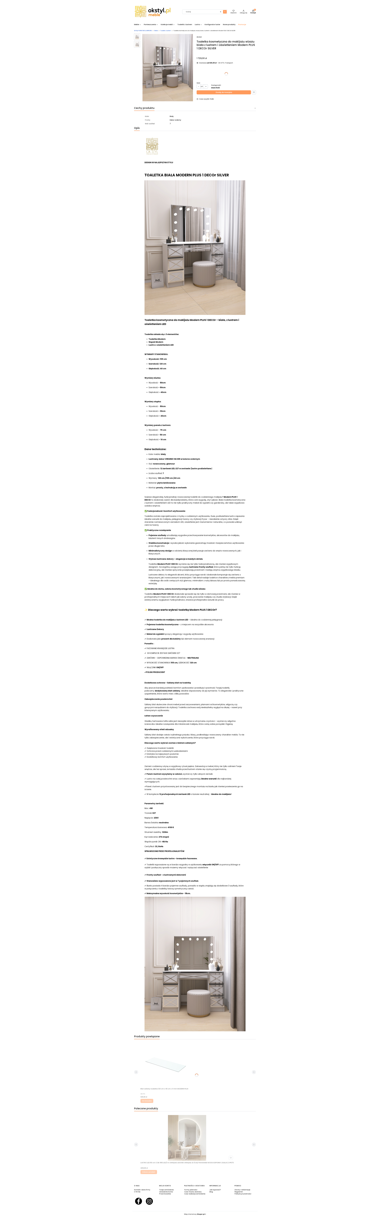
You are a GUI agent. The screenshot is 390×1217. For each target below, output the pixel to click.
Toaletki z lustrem (165, 30)
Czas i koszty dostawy (193, 1192)
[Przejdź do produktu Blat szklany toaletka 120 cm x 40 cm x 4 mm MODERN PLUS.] (165, 1064)
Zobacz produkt (148, 1172)
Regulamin (239, 1192)
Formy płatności (190, 1190)
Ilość (198, 83)
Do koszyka (147, 1101)
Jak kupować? (215, 1190)
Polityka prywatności (243, 1194)
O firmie (137, 1192)
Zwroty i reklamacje (242, 1190)
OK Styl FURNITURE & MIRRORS (143, 30)
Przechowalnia (165, 1194)
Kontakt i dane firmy (142, 1190)
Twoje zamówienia (166, 1190)
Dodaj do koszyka (224, 92)
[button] (225, 11)
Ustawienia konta (166, 1192)
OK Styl (199, 37)
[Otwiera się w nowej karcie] (138, 1201)
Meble (156, 30)
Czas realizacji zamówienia (194, 1194)
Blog (211, 1192)
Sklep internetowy (194, 1214)
